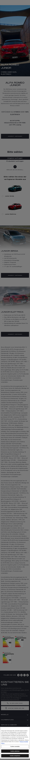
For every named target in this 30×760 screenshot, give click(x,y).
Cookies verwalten (15, 746)
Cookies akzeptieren (15, 755)
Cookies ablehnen (15, 751)
